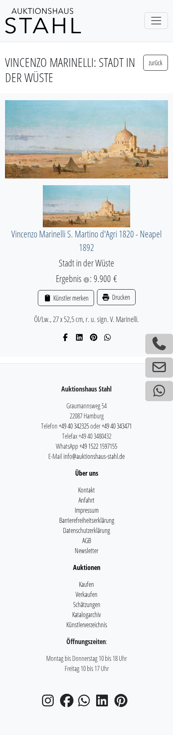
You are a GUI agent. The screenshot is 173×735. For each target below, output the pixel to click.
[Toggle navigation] (156, 20)
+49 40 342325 (74, 426)
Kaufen (86, 584)
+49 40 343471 (117, 426)
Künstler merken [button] (70, 298)
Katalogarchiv (86, 614)
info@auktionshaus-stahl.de (94, 456)
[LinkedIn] (79, 337)
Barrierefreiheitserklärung (86, 520)
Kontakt (86, 490)
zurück (156, 62)
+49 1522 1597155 (98, 446)
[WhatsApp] (108, 337)
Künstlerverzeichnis (86, 624)
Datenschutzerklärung (86, 530)
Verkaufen (86, 594)
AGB (86, 540)
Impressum (87, 510)
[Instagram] (50, 703)
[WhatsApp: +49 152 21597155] (159, 391)
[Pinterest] (94, 337)
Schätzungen (86, 604)
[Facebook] (66, 337)
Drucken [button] (120, 297)
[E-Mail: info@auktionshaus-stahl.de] (159, 367)
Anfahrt (86, 500)
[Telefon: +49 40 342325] (159, 344)
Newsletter (86, 550)
